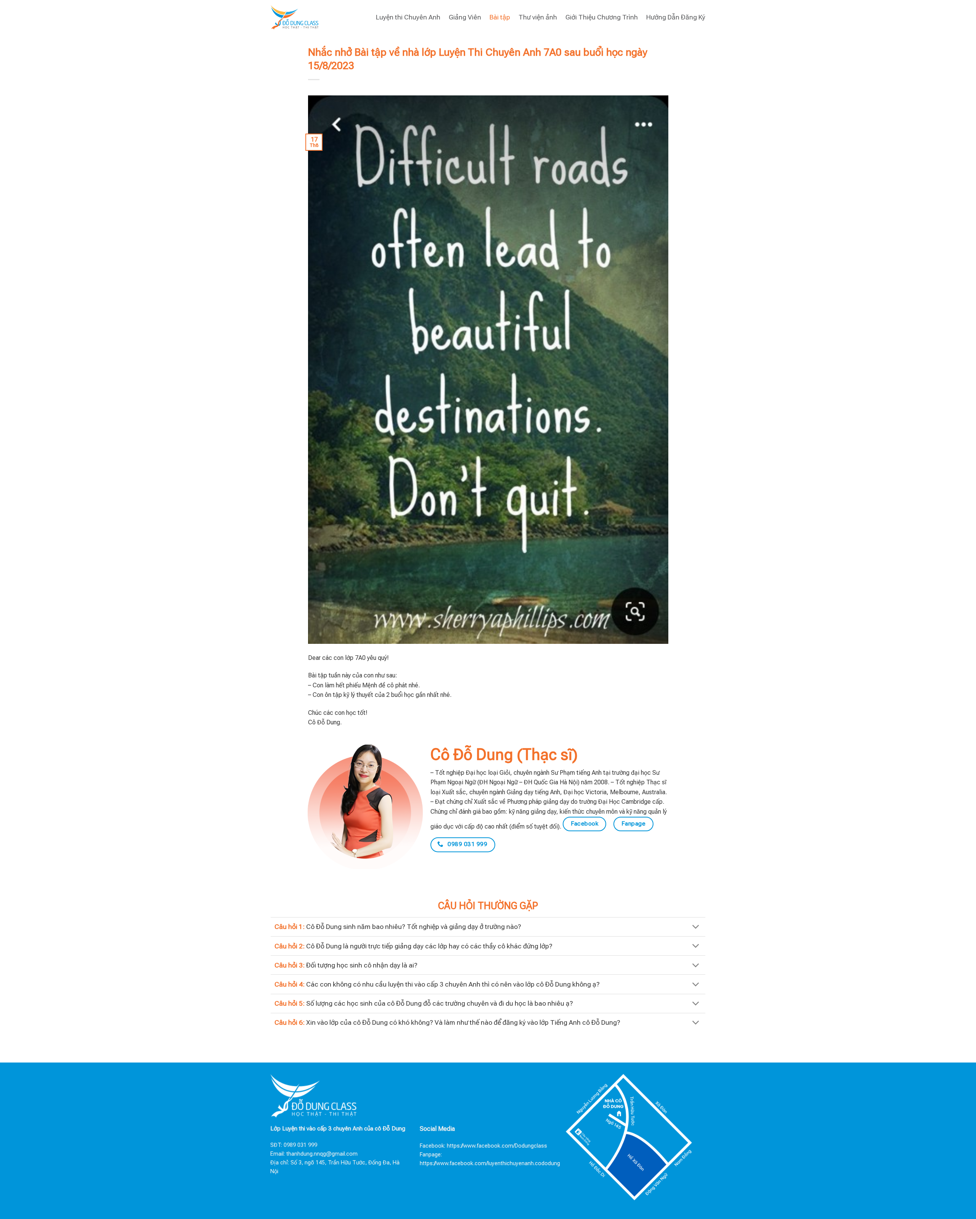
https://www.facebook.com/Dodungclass (497, 1146)
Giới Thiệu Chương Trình (601, 17)
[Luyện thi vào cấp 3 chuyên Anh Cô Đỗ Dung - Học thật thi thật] (294, 17)
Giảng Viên (465, 17)
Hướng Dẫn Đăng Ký (675, 17)
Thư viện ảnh (537, 17)
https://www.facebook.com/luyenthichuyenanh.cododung (490, 1163)
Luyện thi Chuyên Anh (408, 17)
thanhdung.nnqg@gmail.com (322, 1154)
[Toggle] (696, 927)
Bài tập (500, 17)
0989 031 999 (300, 1145)
